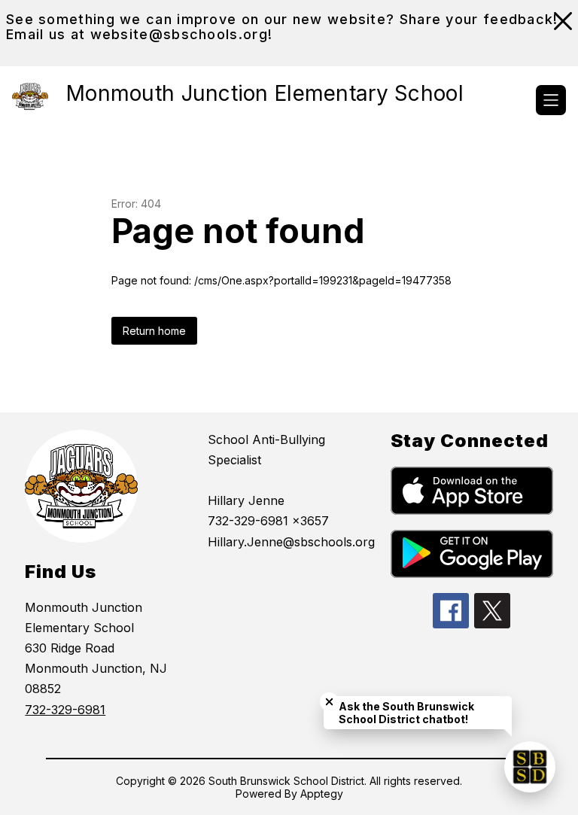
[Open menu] (551, 100)
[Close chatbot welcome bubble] (329, 701)
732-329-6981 (65, 709)
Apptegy (321, 793)
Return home (154, 330)
